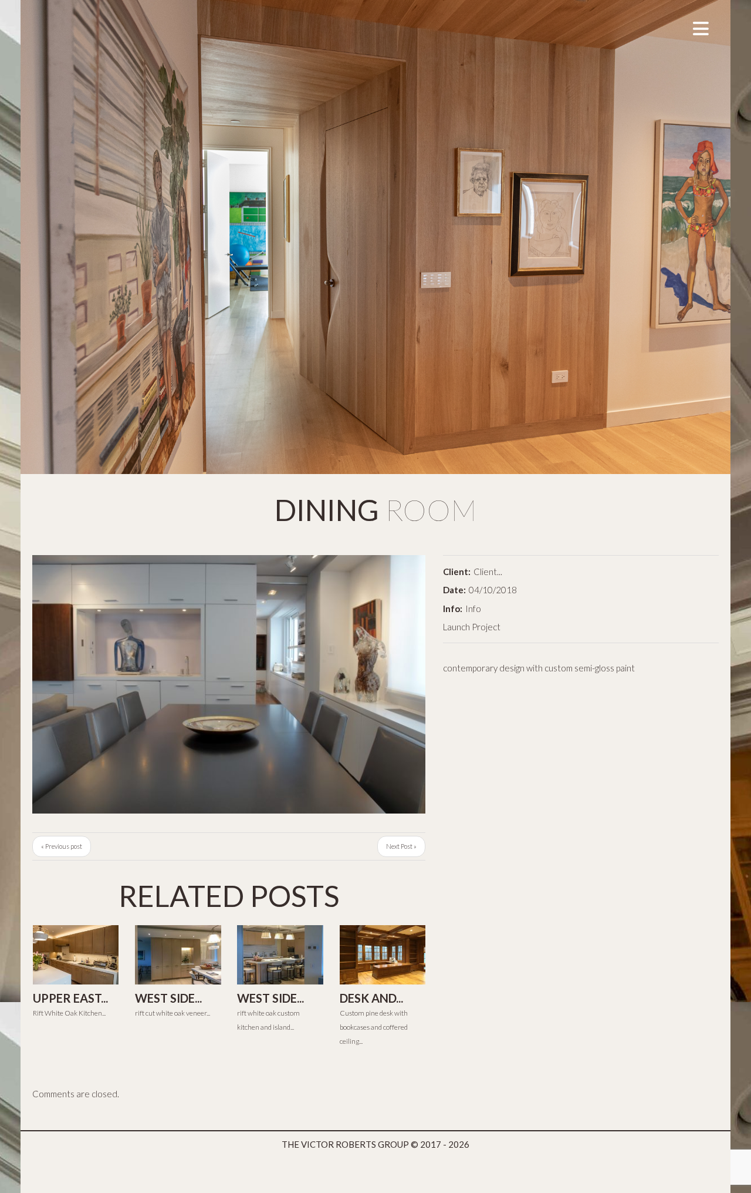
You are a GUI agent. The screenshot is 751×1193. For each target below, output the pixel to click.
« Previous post (61, 846)
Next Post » (401, 846)
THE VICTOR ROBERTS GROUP (345, 1144)
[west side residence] (178, 954)
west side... (168, 998)
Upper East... (70, 998)
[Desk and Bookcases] (382, 954)
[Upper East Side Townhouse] (76, 954)
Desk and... (371, 998)
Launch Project (471, 626)
